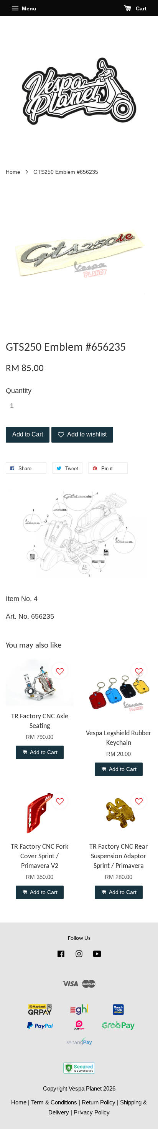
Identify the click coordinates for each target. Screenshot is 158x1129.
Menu (28, 8)
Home (13, 172)
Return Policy (98, 1102)
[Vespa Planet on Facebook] (61, 955)
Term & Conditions (54, 1102)
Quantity (18, 391)
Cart (140, 8)
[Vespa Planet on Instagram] (79, 955)
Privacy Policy (92, 1112)
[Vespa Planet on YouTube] (97, 955)
